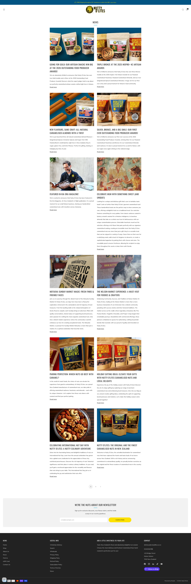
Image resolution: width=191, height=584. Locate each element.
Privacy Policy (54, 555)
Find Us (5, 558)
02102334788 (148, 549)
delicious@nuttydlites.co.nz (152, 545)
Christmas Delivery (56, 545)
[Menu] (4, 10)
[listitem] (95, 2)
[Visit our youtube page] (161, 564)
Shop (4, 548)
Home (5, 545)
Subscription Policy (56, 564)
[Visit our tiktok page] (157, 564)
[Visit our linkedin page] (153, 564)
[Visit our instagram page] (149, 564)
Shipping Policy (55, 558)
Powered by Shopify (170, 581)
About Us (6, 551)
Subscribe (120, 520)
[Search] (183, 10)
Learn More (113, 2)
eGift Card (6, 561)
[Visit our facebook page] (145, 564)
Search (52, 548)
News (5, 555)
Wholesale (53, 551)
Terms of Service (55, 568)
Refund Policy (54, 561)
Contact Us (6, 564)
